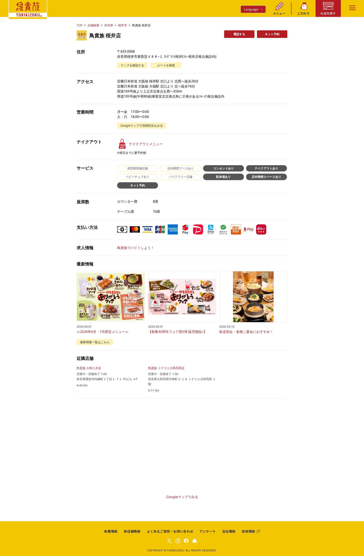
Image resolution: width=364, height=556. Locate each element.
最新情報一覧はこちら (95, 342)
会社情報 (229, 531)
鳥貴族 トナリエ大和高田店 (166, 368)
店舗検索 (93, 25)
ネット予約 (272, 34)
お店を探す (328, 13)
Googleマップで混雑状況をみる (141, 125)
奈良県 (108, 25)
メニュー (279, 13)
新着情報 (111, 531)
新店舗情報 (132, 531)
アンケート (207, 531)
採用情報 (248, 531)
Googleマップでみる (182, 496)
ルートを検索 (166, 65)
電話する (239, 34)
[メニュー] (352, 7)
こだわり (303, 13)
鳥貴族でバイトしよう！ (135, 247)
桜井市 (122, 25)
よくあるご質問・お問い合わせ (170, 531)
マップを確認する (132, 65)
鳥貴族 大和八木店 (89, 368)
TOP (79, 25)
